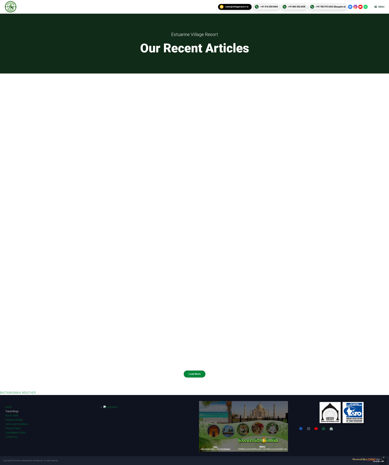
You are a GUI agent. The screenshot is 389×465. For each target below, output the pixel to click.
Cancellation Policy (15, 432)
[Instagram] (355, 7)
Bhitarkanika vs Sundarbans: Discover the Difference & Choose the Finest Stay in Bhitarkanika (120, 162)
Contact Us (11, 436)
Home (8, 407)
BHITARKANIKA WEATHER (18, 393)
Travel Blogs (12, 411)
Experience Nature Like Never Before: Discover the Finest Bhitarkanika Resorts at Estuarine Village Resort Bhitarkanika (122, 258)
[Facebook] (350, 7)
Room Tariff (11, 415)
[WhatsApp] (365, 7)
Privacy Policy (13, 428)
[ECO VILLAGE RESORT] (11, 7)
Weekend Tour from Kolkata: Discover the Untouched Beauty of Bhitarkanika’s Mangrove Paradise (266, 162)
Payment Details (14, 419)
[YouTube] (360, 7)
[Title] (331, 429)
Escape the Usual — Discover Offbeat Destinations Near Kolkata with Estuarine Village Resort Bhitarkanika (263, 258)
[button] (383, 461)
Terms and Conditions (16, 424)
